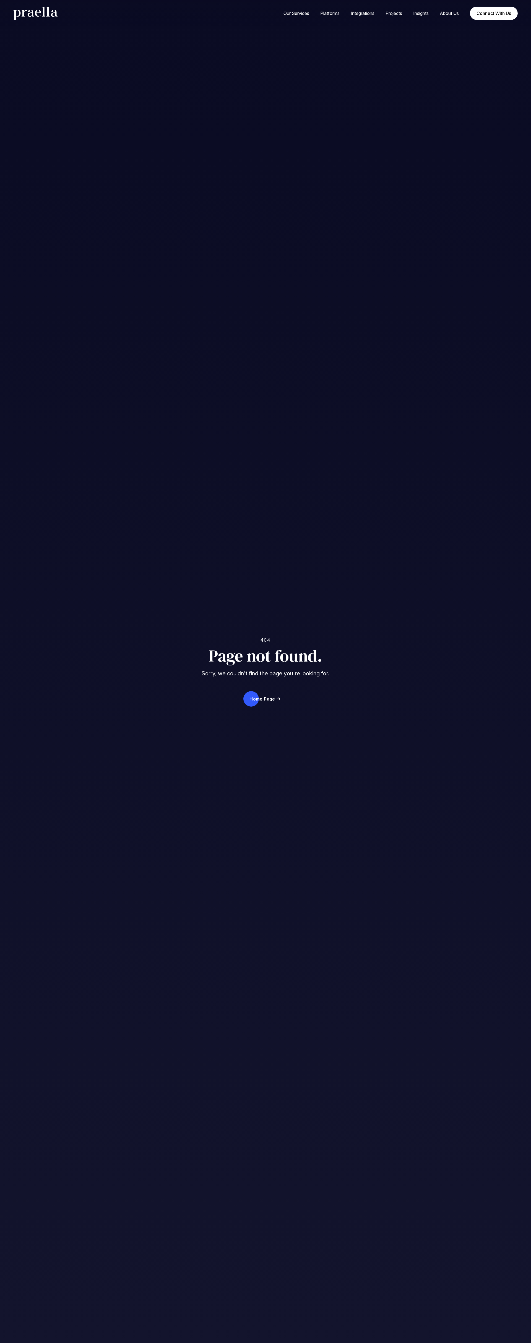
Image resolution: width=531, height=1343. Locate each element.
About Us (449, 13)
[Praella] (55, 13)
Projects (394, 13)
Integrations (362, 13)
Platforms (330, 13)
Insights (421, 13)
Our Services (296, 13)
